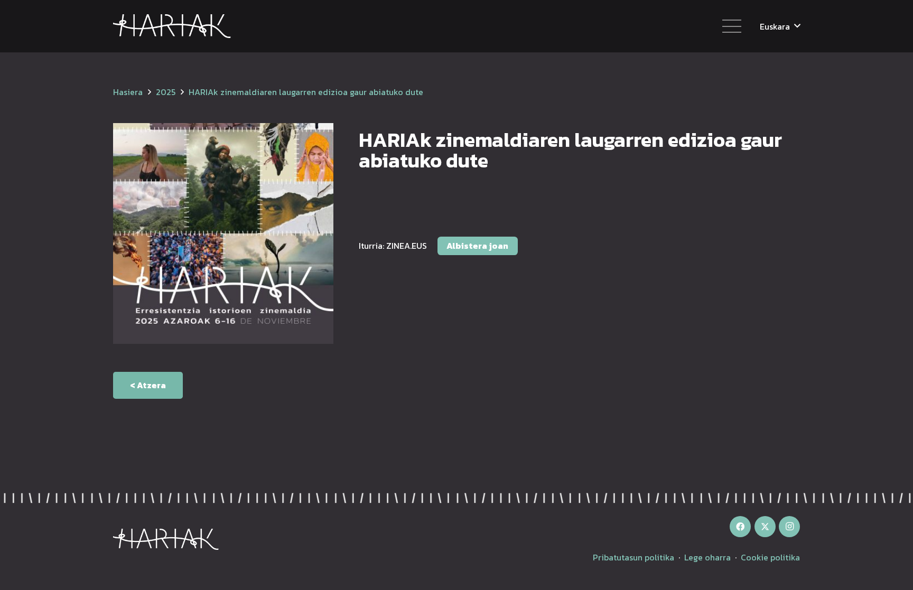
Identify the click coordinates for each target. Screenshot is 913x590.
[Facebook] (740, 526)
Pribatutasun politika (633, 557)
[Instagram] (789, 526)
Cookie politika (770, 557)
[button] (779, 26)
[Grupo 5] (172, 26)
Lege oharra (707, 557)
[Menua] (731, 26)
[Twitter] (765, 526)
